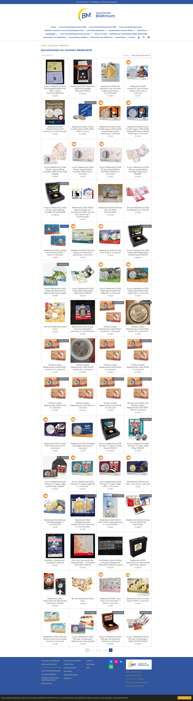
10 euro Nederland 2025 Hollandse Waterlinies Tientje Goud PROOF (138, 252)
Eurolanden (53, 45)
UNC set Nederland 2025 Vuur (55, 328)
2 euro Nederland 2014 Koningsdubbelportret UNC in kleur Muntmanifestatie (55, 89)
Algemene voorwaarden (72, 660)
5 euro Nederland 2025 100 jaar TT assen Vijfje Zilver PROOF (138, 445)
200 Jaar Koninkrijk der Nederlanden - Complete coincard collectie (82, 562)
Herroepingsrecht (70, 667)
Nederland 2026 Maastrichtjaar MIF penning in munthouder (55, 129)
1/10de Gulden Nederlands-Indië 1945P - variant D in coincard (138, 329)
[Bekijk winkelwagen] (148, 37)
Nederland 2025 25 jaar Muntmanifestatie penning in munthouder (82, 329)
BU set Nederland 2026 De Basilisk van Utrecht (138, 208)
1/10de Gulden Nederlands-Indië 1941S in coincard (82, 405)
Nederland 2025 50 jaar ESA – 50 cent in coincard (138, 483)
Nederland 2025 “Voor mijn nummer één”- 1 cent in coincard (110, 600)
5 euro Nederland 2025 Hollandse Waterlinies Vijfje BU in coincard (110, 290)
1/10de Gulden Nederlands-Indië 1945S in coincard (110, 367)
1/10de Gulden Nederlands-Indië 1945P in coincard (138, 367)
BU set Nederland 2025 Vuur (83, 599)
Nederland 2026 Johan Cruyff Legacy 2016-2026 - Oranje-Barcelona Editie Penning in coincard (138, 130)
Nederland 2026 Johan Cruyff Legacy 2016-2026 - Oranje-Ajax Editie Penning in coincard (110, 130)
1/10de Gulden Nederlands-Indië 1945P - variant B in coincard (83, 367)
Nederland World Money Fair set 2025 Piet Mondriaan (138, 522)
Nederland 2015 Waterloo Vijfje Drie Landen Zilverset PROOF (83, 88)
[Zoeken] (143, 37)
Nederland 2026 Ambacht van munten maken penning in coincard (138, 89)
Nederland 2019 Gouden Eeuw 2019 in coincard (137, 599)
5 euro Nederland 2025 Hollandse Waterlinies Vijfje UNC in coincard (138, 290)
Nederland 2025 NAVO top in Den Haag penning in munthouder (110, 522)
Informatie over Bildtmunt (50, 660)
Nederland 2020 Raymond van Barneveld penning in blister (55, 600)
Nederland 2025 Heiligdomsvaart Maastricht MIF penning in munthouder (82, 523)
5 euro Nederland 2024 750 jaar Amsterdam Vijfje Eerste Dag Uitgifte (82, 639)
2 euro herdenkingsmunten (50, 671)
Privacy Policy (69, 664)
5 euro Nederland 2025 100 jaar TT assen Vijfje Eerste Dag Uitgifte (55, 484)
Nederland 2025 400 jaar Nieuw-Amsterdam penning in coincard (82, 252)
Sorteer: (126, 55)
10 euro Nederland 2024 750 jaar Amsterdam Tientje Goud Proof (110, 639)
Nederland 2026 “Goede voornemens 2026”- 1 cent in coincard (55, 252)
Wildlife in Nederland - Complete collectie (55, 561)
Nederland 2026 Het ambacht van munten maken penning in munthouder (110, 89)
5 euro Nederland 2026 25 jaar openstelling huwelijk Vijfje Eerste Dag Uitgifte (55, 170)
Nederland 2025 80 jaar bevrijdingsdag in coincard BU (55, 522)
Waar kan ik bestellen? (49, 664)
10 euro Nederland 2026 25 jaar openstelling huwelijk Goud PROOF (55, 209)
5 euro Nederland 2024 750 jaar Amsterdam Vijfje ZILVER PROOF (138, 639)
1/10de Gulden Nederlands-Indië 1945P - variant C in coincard (55, 367)
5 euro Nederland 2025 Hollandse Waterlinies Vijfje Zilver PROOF (83, 290)
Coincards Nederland (48, 674)
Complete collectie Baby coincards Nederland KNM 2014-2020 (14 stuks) (110, 562)
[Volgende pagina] (110, 650)
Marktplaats (90, 664)
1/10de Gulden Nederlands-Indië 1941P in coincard (110, 405)
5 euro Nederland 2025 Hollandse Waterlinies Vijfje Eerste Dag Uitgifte (55, 290)
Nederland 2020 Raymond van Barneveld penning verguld (138, 562)
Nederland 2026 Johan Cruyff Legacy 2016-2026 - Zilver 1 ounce (83, 129)
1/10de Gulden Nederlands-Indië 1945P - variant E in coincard (110, 329)
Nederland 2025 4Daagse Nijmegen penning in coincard (83, 445)
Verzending (68, 671)
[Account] (138, 37)
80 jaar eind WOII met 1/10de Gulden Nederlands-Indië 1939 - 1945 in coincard (138, 406)
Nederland (64, 45)
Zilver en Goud (46, 683)
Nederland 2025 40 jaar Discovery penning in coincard (55, 445)
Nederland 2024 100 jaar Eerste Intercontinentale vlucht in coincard (55, 639)
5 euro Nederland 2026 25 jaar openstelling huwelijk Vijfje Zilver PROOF (138, 170)
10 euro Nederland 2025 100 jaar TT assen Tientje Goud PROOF (110, 445)
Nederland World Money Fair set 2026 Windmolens (110, 209)
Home (43, 45)
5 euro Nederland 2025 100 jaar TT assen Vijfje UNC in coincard (110, 484)
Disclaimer (67, 678)
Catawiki (89, 660)
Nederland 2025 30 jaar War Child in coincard (110, 251)
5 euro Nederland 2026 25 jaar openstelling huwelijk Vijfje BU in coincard (110, 170)
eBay (88, 667)
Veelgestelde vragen (71, 675)
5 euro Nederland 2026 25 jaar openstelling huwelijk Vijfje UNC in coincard (83, 170)
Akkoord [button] (184, 698)
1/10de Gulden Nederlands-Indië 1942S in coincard (55, 405)
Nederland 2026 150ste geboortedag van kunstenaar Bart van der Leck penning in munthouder (82, 212)
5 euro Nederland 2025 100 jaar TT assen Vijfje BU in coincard (83, 484)
